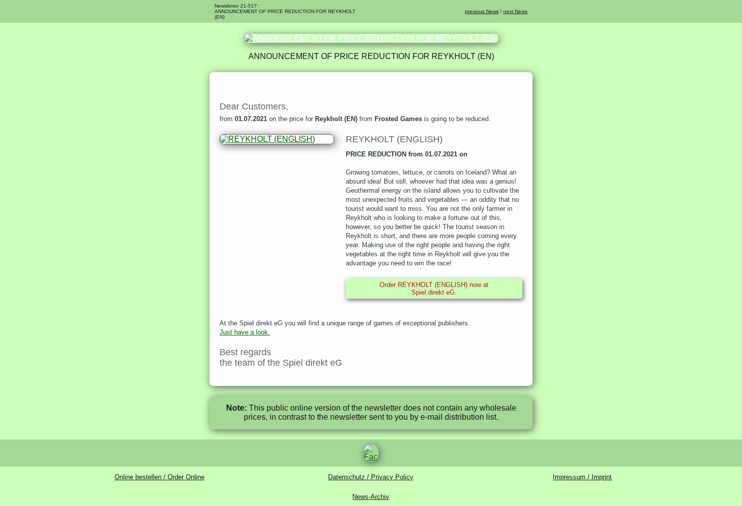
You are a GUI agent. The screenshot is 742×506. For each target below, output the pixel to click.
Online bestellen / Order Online (159, 477)
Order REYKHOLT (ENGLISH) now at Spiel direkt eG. (434, 288)
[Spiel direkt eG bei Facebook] (371, 453)
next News (515, 11)
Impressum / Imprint (582, 477)
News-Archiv (370, 496)
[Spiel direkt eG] (371, 38)
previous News (482, 11)
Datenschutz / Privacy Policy (370, 477)
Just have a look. (245, 332)
